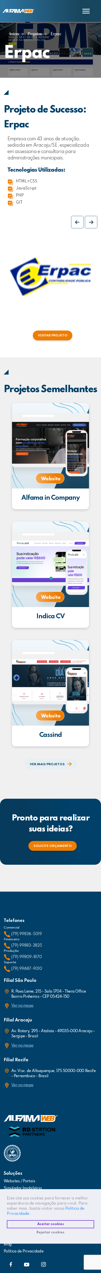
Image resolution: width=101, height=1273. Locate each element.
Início (14, 34)
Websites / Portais (19, 1181)
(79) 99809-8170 (26, 957)
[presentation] (77, 222)
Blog (8, 1244)
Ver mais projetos (47, 764)
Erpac (55, 34)
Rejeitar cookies (50, 1232)
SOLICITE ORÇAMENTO (52, 846)
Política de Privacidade (23, 1251)
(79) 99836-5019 (26, 934)
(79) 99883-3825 (26, 946)
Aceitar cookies (50, 1224)
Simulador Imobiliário (23, 1188)
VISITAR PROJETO (52, 335)
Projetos (34, 34)
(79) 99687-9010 (26, 969)
